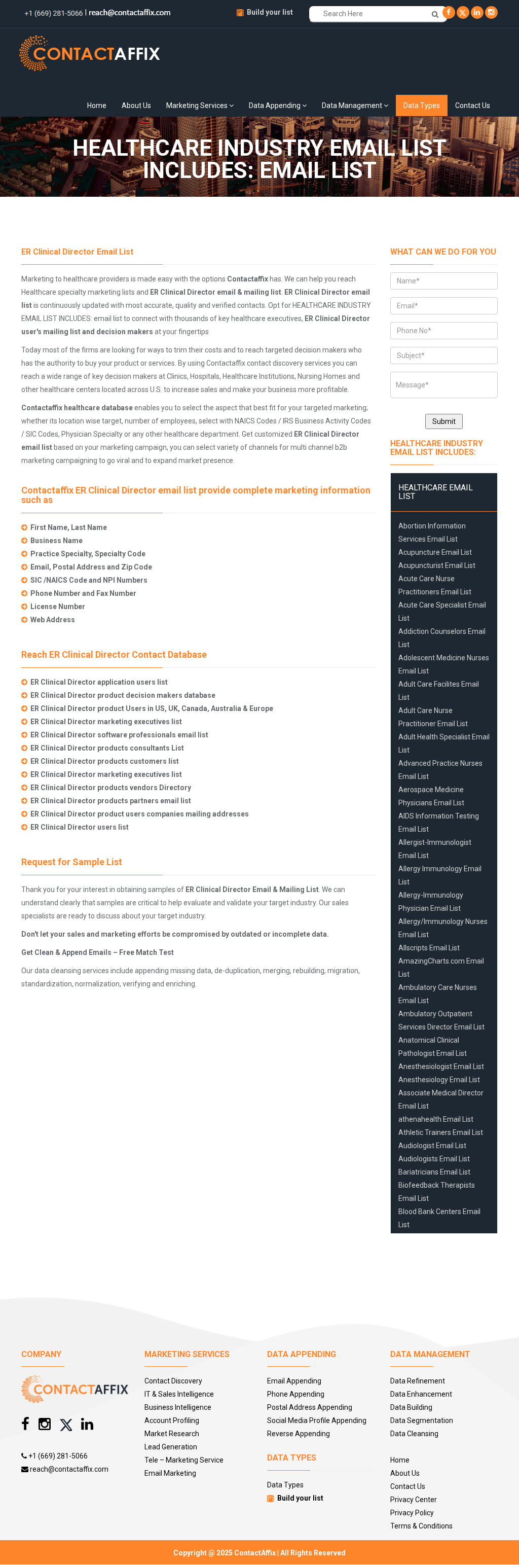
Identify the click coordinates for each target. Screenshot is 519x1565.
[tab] (444, 492)
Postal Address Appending (309, 1407)
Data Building (411, 1407)
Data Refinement (417, 1381)
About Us (136, 105)
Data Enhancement (421, 1394)
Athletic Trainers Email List (440, 1132)
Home (96, 105)
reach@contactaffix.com (68, 1469)
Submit (444, 421)
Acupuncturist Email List (436, 565)
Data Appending (275, 105)
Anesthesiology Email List (439, 1080)
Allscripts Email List (429, 948)
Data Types (421, 105)
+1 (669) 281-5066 (57, 1456)
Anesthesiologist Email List (441, 1066)
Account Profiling (171, 1420)
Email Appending (294, 1381)
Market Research (171, 1434)
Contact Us (472, 105)
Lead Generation (170, 1447)
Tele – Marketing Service (184, 1460)
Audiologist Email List (432, 1146)
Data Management (353, 105)
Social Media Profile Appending (316, 1420)
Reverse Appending (298, 1434)
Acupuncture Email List (435, 552)
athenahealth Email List (435, 1119)
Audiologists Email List (434, 1159)
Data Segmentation (421, 1420)
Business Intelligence (177, 1407)
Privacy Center (413, 1500)
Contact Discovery (173, 1381)
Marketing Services (197, 105)
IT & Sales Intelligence (179, 1394)
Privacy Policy (412, 1513)
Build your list (270, 12)
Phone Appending (295, 1394)
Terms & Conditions (421, 1526)
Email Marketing (170, 1473)
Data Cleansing (414, 1434)
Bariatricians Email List (434, 1172)
